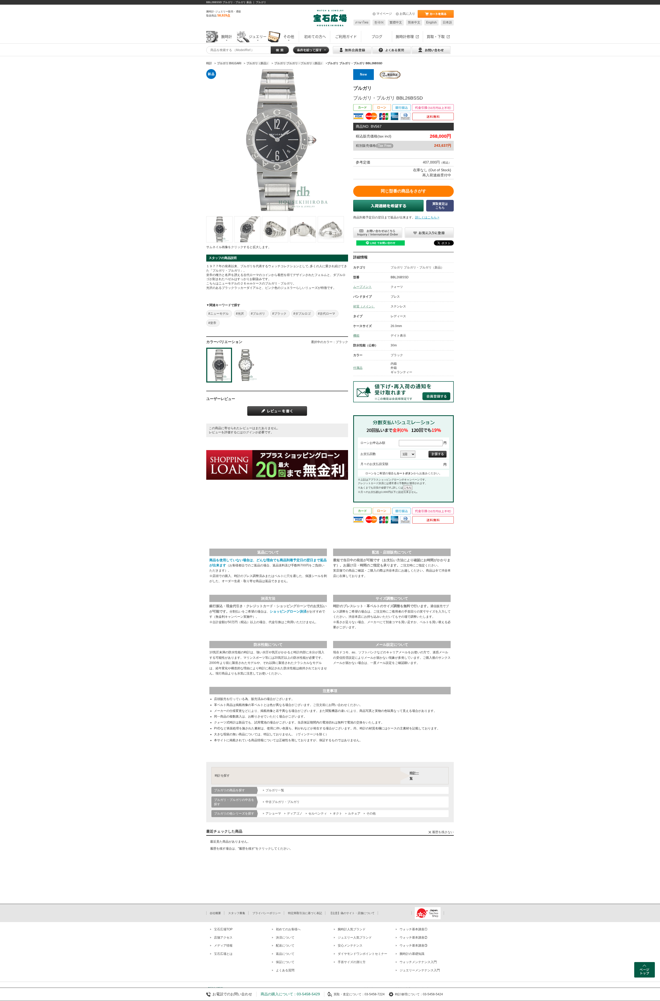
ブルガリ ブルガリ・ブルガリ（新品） (417, 267)
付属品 (357, 368)
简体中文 (414, 22)
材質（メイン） (364, 306)
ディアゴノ (294, 813)
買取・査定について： (349, 994)
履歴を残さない (443, 832)
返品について (285, 954)
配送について (285, 945)
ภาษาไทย (361, 22)
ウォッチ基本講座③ (413, 945)
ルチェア (354, 813)
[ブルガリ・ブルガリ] (219, 229)
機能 (356, 335)
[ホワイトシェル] (245, 365)
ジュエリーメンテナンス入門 (420, 970)
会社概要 (215, 913)
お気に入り (407, 13)
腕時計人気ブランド (352, 929)
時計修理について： (409, 994)
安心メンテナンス (350, 945)
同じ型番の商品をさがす (403, 191)
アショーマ (273, 813)
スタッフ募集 (236, 913)
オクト (337, 813)
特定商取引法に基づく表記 (305, 913)
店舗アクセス (223, 937)
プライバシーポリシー (266, 913)
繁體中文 (396, 22)
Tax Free (384, 146)
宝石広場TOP (223, 929)
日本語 (447, 22)
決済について (285, 937)
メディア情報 (223, 945)
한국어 (379, 22)
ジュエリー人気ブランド (355, 937)
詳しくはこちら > (427, 217)
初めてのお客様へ (288, 929)
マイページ (384, 13)
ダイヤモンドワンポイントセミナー (362, 954)
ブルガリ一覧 (275, 790)
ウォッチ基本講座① (413, 929)
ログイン (249, 432)
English (431, 22)
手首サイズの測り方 (352, 962)
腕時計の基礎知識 (412, 954)
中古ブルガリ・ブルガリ (283, 802)
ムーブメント (362, 287)
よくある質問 (285, 970)
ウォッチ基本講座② (413, 937)
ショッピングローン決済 (288, 611)
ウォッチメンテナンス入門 (418, 962)
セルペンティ (317, 813)
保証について (285, 962)
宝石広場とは (223, 954)
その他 (371, 813)
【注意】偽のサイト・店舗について (352, 913)
